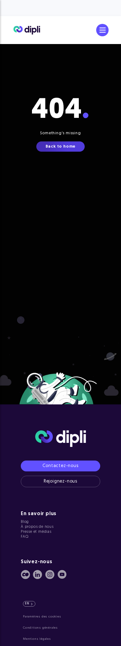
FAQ (24, 537)
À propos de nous (37, 527)
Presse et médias (36, 532)
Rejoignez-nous (60, 481)
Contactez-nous (60, 466)
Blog (25, 522)
